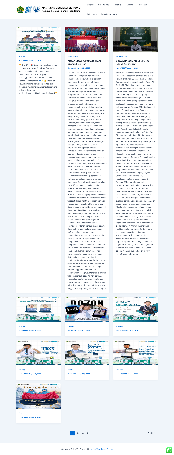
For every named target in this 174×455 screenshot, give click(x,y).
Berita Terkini (72, 56)
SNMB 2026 (103, 5)
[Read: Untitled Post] (38, 39)
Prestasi (22, 56)
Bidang (130, 5)
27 (88, 433)
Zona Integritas (108, 14)
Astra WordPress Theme (102, 449)
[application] (110, 4)
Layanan (143, 5)
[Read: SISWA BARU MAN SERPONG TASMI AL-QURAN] (135, 39)
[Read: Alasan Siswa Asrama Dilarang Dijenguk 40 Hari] (87, 39)
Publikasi (91, 14)
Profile (118, 5)
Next (151, 433)
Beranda (90, 5)
